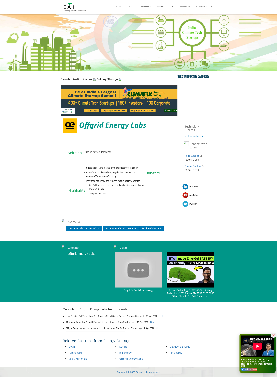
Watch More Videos (249, 369)
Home (118, 6)
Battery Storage (107, 79)
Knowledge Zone (202, 6)
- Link (160, 316)
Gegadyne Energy (180, 347)
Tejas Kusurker (192, 156)
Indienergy (125, 353)
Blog (130, 6)
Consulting (144, 6)
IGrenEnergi (76, 353)
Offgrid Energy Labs (81, 254)
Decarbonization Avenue (76, 79)
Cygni (72, 347)
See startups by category (193, 76)
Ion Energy (176, 353)
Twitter (192, 204)
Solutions (183, 6)
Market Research (164, 6)
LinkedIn (193, 186)
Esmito (123, 347)
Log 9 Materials (78, 359)
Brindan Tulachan (193, 166)
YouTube (193, 195)
